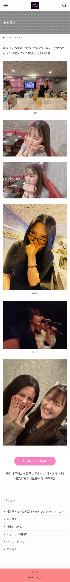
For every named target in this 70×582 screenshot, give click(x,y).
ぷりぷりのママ (16, 541)
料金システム (14, 526)
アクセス (12, 549)
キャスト (12, 519)
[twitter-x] (33, 572)
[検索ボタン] (64, 5)
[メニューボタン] (5, 5)
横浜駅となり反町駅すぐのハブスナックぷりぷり (35, 511)
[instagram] (37, 572)
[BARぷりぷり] (35, 5)
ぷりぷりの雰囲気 (17, 534)
